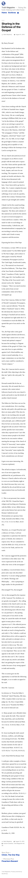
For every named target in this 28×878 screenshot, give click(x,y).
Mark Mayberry (7, 34)
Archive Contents (8, 843)
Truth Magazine (8, 7)
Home (4, 12)
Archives (12, 12)
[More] (18, 13)
